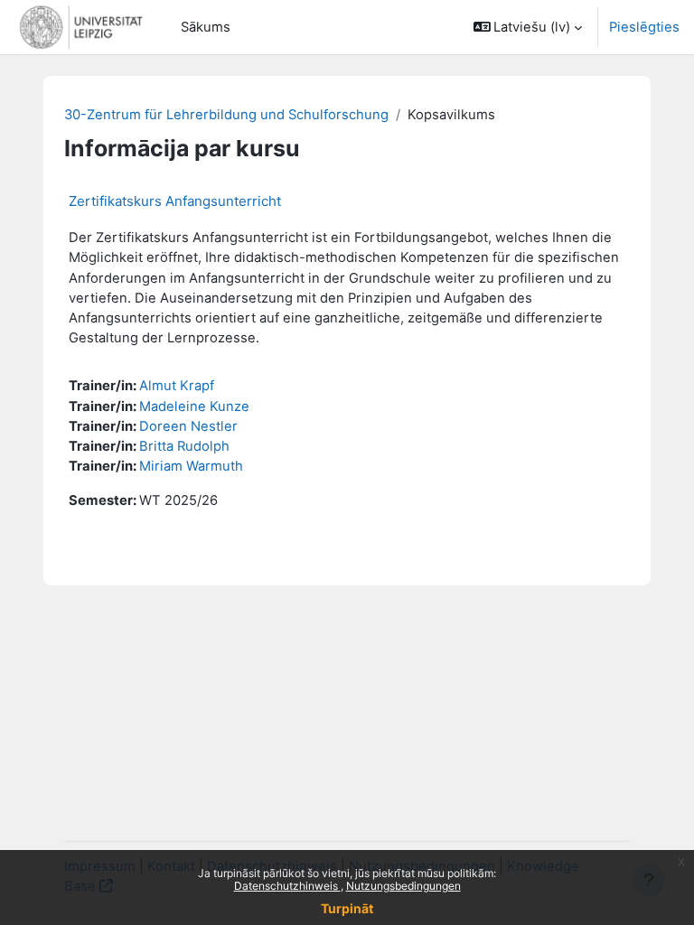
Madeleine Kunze (194, 406)
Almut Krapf (176, 386)
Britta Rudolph (184, 446)
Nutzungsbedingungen (403, 885)
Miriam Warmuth (191, 466)
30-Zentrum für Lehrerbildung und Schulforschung (226, 115)
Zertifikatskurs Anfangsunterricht (175, 201)
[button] (528, 27)
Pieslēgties (644, 27)
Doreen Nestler (188, 426)
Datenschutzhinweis (287, 885)
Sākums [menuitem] (205, 27)
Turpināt (347, 908)
